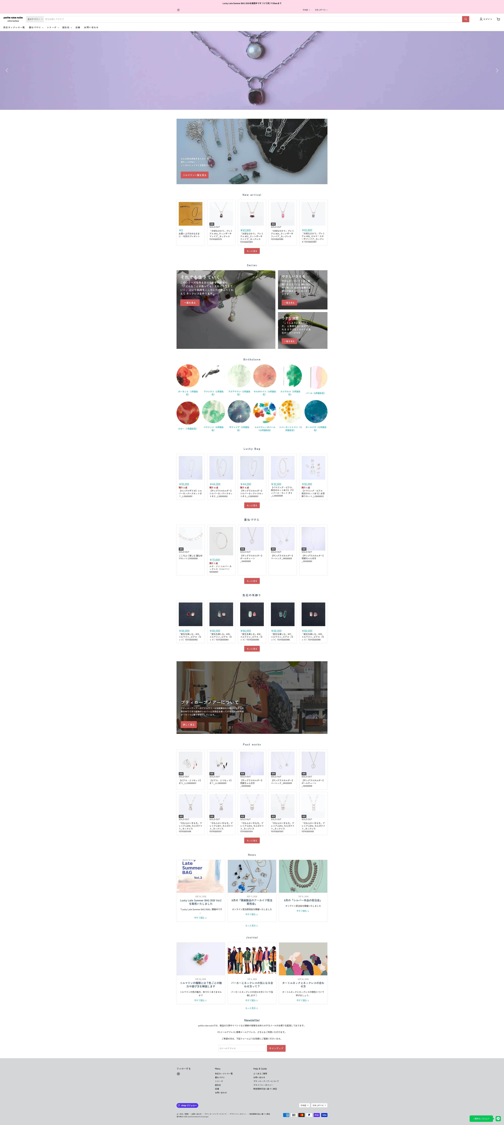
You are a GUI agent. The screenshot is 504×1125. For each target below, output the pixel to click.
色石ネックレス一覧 (14, 27)
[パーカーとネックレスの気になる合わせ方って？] (252, 959)
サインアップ (276, 1048)
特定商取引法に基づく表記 (265, 1088)
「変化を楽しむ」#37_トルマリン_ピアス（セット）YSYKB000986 (282, 636)
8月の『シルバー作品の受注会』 (303, 900)
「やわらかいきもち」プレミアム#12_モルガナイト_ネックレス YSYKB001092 (313, 827)
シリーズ (52, 27)
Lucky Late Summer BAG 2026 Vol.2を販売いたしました (200, 902)
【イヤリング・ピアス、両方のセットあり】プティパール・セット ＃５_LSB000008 (282, 491)
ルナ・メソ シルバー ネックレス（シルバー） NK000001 (220, 569)
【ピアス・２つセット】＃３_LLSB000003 (190, 782)
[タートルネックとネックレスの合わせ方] (303, 959)
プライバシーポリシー (263, 1085)
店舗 (77, 27)
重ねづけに (35, 27)
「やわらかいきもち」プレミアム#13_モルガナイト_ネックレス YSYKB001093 (282, 827)
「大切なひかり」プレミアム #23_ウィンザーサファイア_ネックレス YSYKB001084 (251, 237)
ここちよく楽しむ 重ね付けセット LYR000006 (190, 557)
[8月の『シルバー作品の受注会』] (303, 876)
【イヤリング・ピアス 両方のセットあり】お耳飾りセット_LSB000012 (313, 493)
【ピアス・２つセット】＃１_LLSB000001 (221, 782)
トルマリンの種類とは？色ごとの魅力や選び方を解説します (201, 984)
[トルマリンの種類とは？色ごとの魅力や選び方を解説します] (201, 959)
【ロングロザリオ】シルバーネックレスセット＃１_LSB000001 (190, 493)
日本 (320, 10)
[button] (7, 70)
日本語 (305, 10)
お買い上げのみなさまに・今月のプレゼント (189, 235)
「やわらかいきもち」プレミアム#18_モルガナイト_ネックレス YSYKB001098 (190, 827)
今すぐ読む (199, 917)
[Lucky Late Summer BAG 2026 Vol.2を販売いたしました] (201, 876)
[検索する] (465, 19)
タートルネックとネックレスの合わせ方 (303, 984)
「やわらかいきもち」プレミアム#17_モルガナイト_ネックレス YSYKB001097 (221, 827)
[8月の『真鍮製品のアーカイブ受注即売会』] (252, 876)
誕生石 (66, 27)
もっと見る (252, 251)
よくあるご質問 (260, 1073)
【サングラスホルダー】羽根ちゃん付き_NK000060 (313, 558)
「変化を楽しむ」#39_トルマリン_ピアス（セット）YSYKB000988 (313, 636)
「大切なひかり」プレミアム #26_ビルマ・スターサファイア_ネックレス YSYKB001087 (313, 237)
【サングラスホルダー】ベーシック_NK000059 (282, 557)
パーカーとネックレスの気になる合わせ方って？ (252, 984)
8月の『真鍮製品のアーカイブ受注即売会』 (252, 902)
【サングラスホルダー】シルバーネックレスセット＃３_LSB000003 (251, 493)
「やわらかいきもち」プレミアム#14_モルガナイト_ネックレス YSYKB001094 (252, 827)
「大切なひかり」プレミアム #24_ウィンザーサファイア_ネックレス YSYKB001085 (282, 235)
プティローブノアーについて (266, 1081)
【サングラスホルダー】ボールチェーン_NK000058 (251, 558)
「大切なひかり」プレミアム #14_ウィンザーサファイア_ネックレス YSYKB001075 (221, 235)
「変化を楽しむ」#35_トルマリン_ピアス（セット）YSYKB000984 (220, 636)
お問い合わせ (91, 27)
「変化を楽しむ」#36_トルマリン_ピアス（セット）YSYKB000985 (251, 636)
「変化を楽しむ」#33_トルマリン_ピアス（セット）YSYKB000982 (190, 636)
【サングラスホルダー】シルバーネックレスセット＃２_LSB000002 (221, 493)
